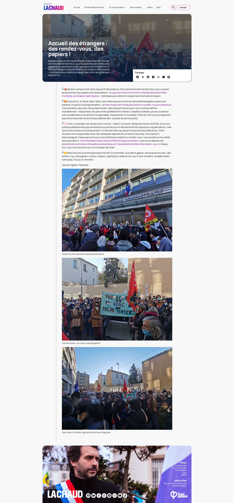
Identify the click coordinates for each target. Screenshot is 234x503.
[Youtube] (120, 495)
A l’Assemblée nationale (94, 7)
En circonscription (116, 7)
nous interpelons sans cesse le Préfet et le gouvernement (109, 140)
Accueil (77, 7)
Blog (158, 7)
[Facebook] (88, 495)
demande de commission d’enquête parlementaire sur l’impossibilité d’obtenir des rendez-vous (109, 144)
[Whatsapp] (114, 495)
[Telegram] (109, 495)
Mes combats (136, 7)
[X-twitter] (99, 495)
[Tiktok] (125, 495)
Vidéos (150, 7)
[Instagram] (104, 495)
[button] (137, 76)
